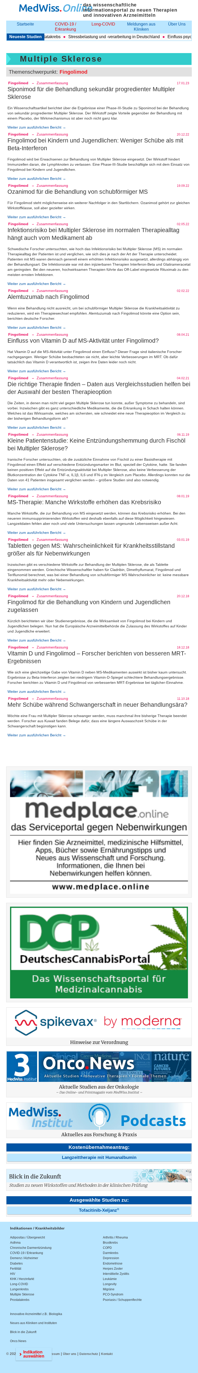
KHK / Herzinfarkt (22, 1279)
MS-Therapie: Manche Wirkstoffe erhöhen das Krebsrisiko (84, 502)
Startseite (25, 24)
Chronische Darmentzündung (31, 1248)
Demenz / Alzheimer (24, 1258)
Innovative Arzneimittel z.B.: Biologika (36, 1314)
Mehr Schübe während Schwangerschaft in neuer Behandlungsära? (97, 704)
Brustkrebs (110, 1242)
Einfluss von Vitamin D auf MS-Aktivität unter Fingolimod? (83, 340)
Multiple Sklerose (22, 1294)
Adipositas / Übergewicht (27, 1237)
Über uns (69, 1354)
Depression (111, 1258)
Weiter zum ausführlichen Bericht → (36, 127)
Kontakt (107, 1354)
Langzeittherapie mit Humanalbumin (99, 1157)
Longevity (110, 1284)
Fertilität (15, 1268)
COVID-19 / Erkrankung (65, 26)
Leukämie (110, 1279)
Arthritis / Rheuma (115, 1237)
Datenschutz (88, 1354)
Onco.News (18, 1341)
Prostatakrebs (19, 1300)
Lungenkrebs (19, 1289)
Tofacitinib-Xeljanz (99, 1210)
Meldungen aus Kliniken (141, 26)
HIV (12, 1274)
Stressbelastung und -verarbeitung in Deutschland (100, 37)
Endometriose (112, 1263)
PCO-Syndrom (113, 1294)
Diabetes (16, 1263)
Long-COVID (103, 24)
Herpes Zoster (113, 1268)
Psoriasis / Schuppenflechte (122, 1300)
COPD (107, 1248)
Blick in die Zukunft (23, 1332)
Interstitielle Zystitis (116, 1274)
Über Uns (177, 24)
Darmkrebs (110, 1253)
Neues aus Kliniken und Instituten (33, 1323)
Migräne (108, 1289)
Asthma (15, 1242)
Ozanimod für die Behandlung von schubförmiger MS (77, 191)
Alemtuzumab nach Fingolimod (48, 296)
